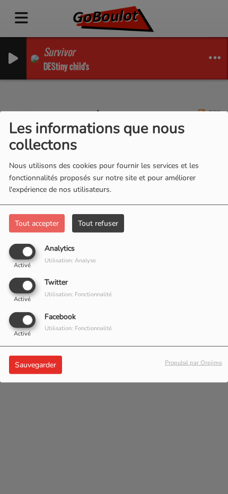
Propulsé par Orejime (193, 362)
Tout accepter (37, 223)
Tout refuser (98, 223)
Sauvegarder (35, 364)
